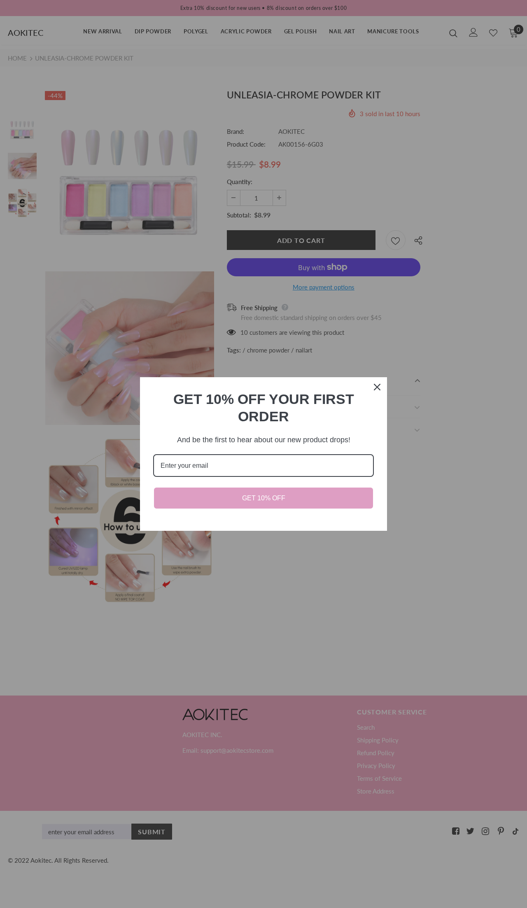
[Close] (377, 387)
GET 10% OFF (263, 498)
